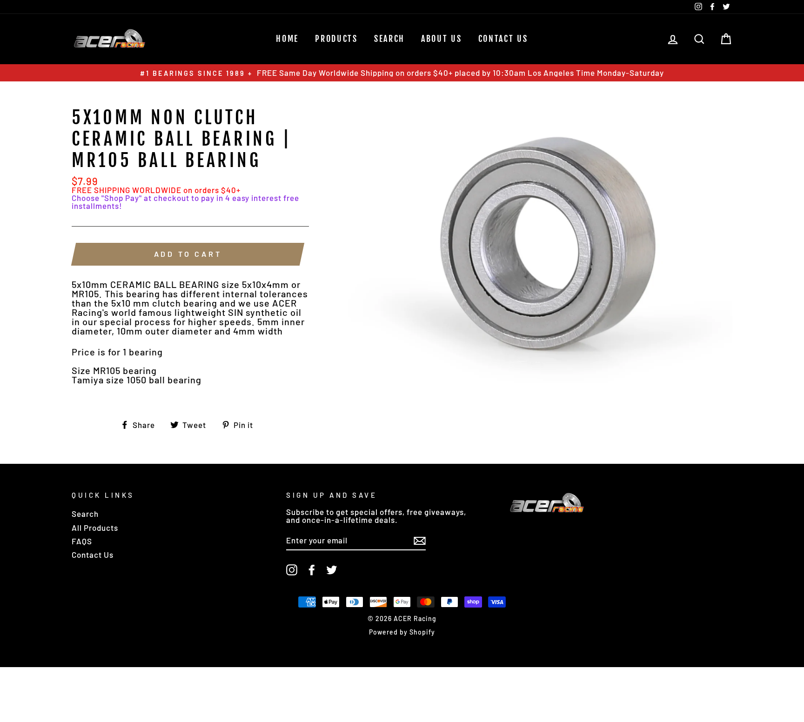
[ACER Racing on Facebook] (311, 569)
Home (287, 38)
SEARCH (389, 38)
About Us (441, 38)
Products (336, 38)
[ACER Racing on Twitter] (331, 569)
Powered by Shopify (402, 632)
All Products (95, 527)
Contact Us (503, 38)
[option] (402, 73)
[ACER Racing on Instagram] (291, 569)
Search (85, 513)
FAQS (82, 541)
